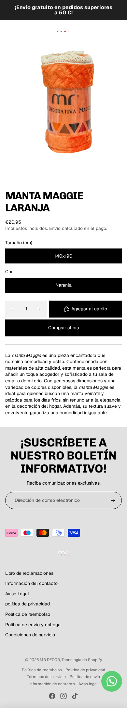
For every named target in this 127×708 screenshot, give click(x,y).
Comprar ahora (63, 328)
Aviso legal (88, 684)
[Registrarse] (113, 500)
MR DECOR (50, 659)
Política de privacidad (85, 670)
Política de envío (85, 676)
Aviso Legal (17, 594)
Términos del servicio (46, 676)
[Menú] (7, 29)
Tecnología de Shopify (82, 659)
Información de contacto (52, 684)
